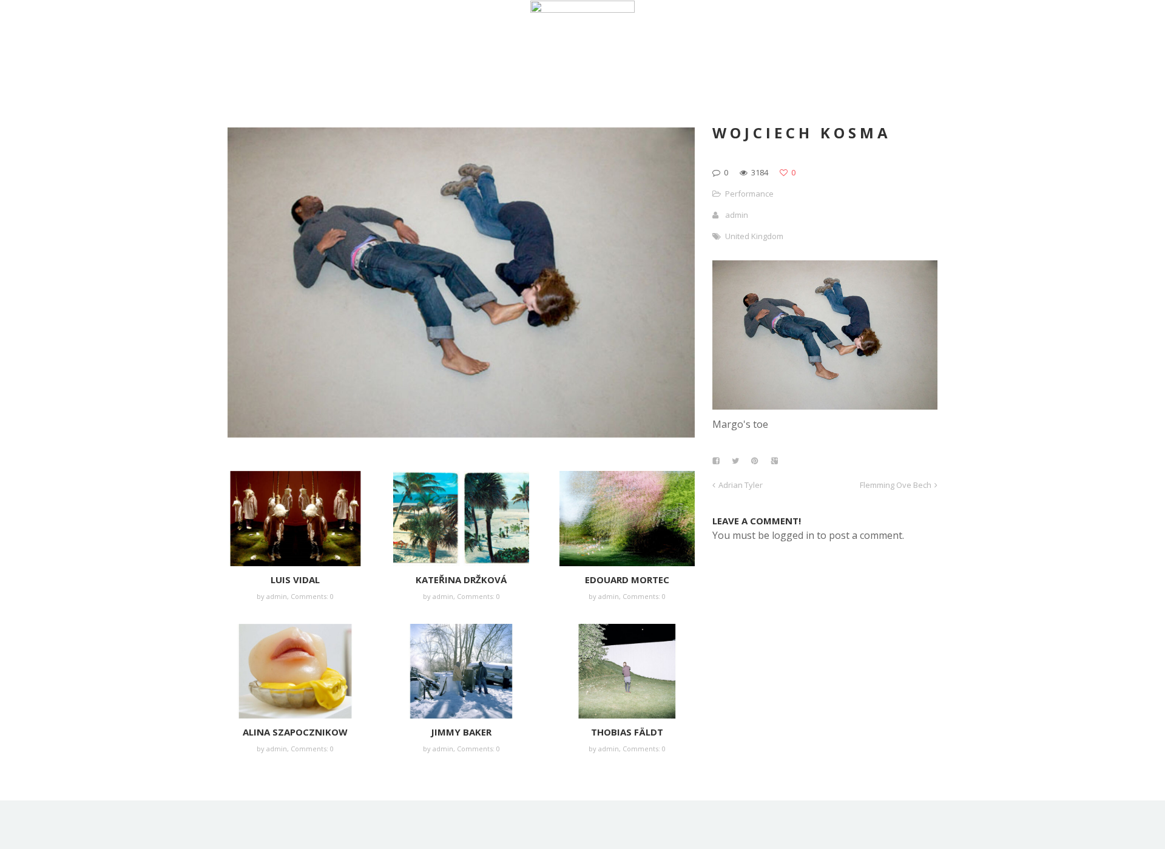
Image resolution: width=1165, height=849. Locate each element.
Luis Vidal (295, 579)
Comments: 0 (312, 596)
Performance (749, 193)
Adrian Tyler (740, 484)
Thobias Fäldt (627, 732)
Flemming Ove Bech (895, 484)
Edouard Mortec (627, 579)
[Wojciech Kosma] (824, 406)
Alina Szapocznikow (295, 732)
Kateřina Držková (461, 579)
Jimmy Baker (461, 732)
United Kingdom (754, 236)
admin (276, 596)
